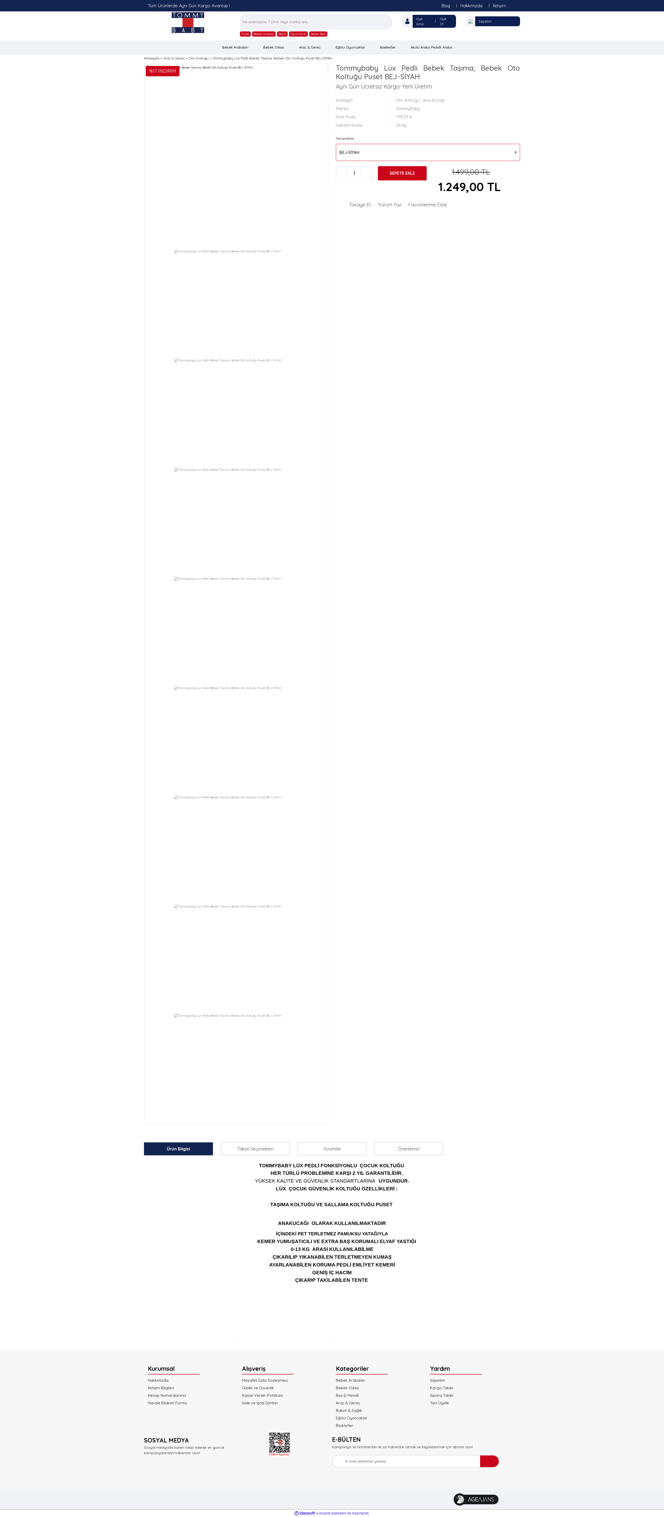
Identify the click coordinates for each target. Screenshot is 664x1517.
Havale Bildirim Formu (167, 1402)
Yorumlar (332, 1148)
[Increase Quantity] (367, 173)
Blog (445, 5)
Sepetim (485, 21)
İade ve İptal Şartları (260, 1402)
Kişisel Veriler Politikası (262, 1395)
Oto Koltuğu (408, 100)
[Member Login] (407, 21)
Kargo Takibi (441, 1387)
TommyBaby (408, 108)
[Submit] (489, 1461)
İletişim (499, 5)
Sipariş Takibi (441, 1395)
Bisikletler (344, 1425)
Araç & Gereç (348, 1402)
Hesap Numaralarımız (167, 1395)
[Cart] (470, 21)
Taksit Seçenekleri (255, 1148)
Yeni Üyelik (439, 1402)
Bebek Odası (347, 1387)
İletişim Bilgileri (161, 1387)
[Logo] (188, 22)
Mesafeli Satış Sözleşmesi (265, 1380)
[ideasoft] (304, 1513)
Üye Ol (443, 21)
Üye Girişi (420, 21)
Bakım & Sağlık (349, 1410)
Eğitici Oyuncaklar (352, 1417)
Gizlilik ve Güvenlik (258, 1387)
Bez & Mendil (347, 1395)
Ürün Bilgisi (178, 1148)
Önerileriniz (409, 1148)
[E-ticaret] (331, 1513)
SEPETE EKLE (402, 173)
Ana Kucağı (434, 100)
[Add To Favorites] (429, 204)
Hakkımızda (471, 5)
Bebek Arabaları (350, 1380)
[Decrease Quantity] (341, 173)
